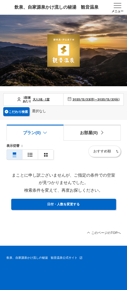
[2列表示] (45, 154)
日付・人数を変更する (63, 204)
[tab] (92, 133)
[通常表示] (14, 154)
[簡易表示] (30, 154)
